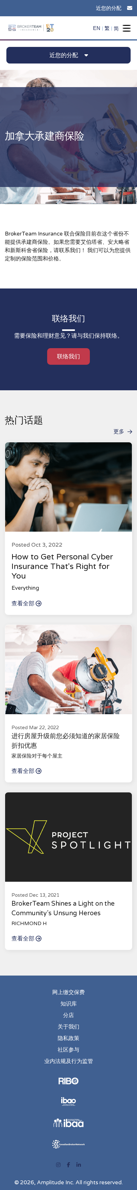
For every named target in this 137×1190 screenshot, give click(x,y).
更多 (118, 431)
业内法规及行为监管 (68, 1061)
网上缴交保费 (68, 992)
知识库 (69, 1003)
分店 (68, 1015)
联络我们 (68, 356)
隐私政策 (68, 1038)
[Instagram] (58, 1165)
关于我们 (68, 1026)
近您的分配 (108, 8)
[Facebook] (68, 1165)
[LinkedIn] (78, 1165)
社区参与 (68, 1049)
